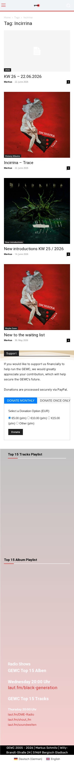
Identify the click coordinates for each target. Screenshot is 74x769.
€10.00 (39, 418)
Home (7, 17)
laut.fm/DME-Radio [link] (21, 714)
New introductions (14, 242)
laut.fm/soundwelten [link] (22, 725)
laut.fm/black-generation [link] (32, 687)
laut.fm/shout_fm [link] (19, 719)
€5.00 (19, 418)
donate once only (55, 400)
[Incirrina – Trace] (37, 125)
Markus (8, 81)
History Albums (12, 156)
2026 (7, 69)
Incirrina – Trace (18, 162)
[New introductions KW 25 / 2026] (37, 211)
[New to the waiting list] (37, 297)
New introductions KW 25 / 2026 (34, 248)
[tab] (20, 400)
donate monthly (21, 400)
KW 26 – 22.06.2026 (23, 76)
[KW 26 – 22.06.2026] (37, 51)
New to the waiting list (24, 335)
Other (26, 423)
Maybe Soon (11, 328)
